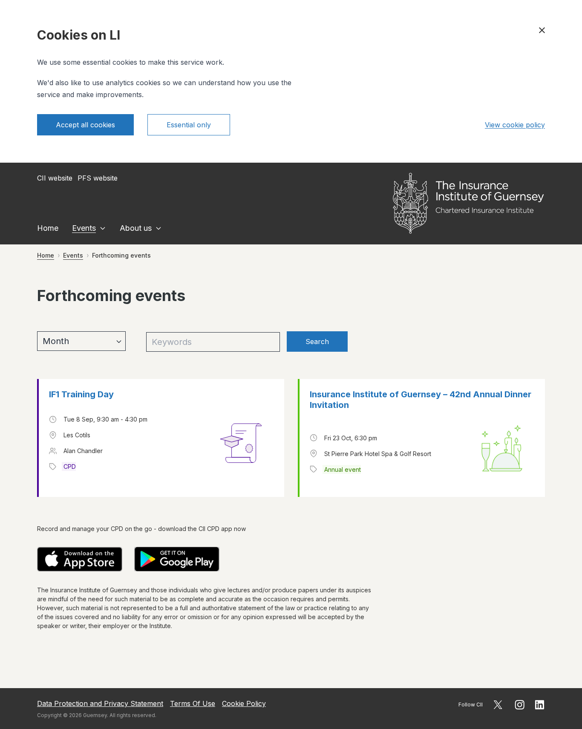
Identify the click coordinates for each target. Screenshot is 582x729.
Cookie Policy (244, 703)
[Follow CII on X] (497, 704)
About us (136, 228)
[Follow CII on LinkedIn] (540, 704)
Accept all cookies (85, 125)
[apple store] (79, 559)
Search (317, 341)
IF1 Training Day (81, 394)
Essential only (189, 125)
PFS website (98, 178)
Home (47, 228)
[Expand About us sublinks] (158, 228)
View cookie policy (515, 125)
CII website (54, 178)
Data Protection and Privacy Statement (100, 703)
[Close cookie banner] (542, 30)
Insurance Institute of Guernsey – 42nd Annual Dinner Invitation (420, 399)
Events (84, 228)
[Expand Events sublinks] (102, 228)
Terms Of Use (192, 703)
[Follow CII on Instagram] (519, 704)
